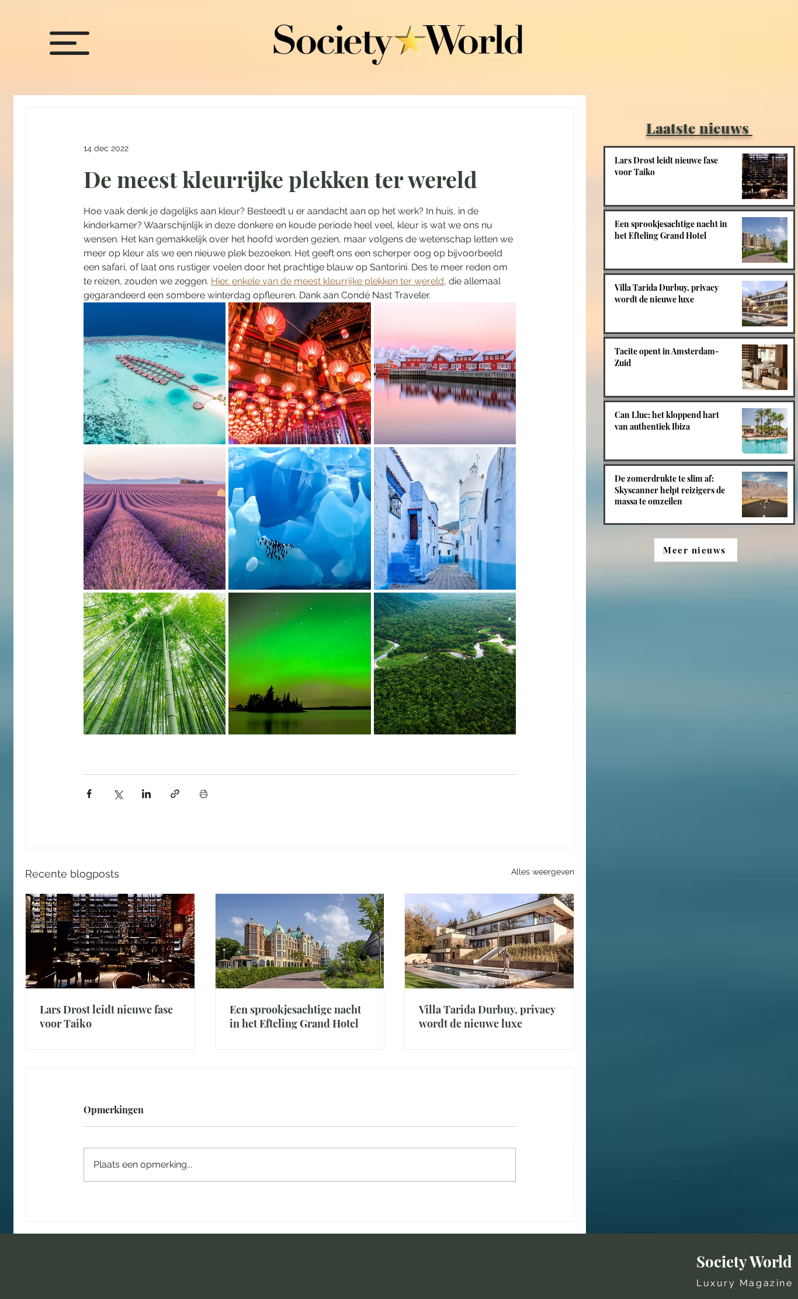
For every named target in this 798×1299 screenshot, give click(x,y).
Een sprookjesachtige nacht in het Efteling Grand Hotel (295, 1016)
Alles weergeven (542, 871)
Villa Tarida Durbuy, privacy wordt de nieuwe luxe (487, 1016)
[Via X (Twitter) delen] (117, 793)
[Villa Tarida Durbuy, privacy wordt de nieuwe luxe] (489, 941)
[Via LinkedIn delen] (146, 793)
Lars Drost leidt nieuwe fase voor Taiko (106, 1016)
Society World (744, 1261)
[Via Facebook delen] (89, 793)
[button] (69, 43)
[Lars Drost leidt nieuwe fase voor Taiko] (110, 941)
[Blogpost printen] (203, 793)
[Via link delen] (175, 793)
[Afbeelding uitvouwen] (154, 373)
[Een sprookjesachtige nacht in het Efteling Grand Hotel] (300, 941)
